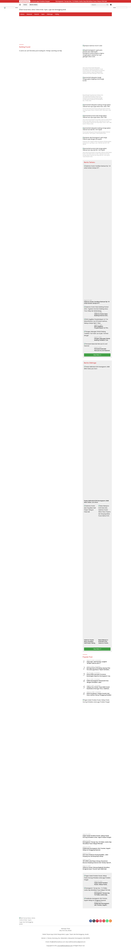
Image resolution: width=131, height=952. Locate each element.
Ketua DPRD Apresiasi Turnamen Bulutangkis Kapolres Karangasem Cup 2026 (98, 675)
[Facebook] (90, 921)
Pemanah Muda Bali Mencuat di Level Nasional (102, 349)
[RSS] (110, 921)
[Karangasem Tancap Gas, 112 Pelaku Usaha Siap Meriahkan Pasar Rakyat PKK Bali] (97, 889)
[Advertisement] (65, 29)
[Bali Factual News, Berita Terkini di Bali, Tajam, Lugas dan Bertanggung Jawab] (42, 9)
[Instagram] (100, 921)
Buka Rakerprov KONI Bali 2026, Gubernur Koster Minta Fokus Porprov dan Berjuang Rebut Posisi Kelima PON (103, 641)
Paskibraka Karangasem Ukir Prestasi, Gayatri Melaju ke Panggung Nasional (96, 849)
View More (96, 355)
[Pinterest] (97, 921)
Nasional (29, 14)
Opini (42, 14)
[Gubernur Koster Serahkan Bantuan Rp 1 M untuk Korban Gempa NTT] (97, 231)
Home (25, 4)
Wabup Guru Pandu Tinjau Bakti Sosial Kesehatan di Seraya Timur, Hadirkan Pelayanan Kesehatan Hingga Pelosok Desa (98, 687)
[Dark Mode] (111, 4)
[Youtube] (103, 921)
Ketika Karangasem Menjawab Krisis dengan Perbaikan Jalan (98, 681)
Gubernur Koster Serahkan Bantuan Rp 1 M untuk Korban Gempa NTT (96, 302)
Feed (68, 928)
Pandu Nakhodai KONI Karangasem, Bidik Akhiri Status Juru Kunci (96, 501)
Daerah (36, 14)
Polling (57, 14)
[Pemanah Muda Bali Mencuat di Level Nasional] (97, 345)
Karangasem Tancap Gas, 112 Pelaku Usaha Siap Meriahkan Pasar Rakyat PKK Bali (61, 1)
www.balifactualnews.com (65, 945)
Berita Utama (33, 4)
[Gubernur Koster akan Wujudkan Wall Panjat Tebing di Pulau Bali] (90, 571)
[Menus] (20, 4)
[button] (107, 4)
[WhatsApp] (107, 921)
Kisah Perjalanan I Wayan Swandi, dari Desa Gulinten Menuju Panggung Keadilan (99, 694)
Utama (22, 14)
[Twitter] (94, 921)
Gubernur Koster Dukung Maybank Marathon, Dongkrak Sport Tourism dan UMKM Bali (96, 868)
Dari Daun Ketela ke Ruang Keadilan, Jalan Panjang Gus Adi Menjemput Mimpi (95, 855)
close (16, 7)
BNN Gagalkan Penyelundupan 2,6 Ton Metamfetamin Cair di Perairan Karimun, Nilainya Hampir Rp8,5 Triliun (102, 327)
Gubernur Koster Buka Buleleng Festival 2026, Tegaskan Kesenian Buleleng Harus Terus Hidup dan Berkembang (102, 314)
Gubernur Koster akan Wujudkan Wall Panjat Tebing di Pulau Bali (89, 641)
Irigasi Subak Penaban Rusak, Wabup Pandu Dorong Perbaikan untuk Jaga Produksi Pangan (97, 836)
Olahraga (50, 14)
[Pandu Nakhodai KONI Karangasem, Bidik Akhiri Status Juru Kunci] (97, 432)
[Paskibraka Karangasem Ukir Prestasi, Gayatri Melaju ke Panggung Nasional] (97, 899)
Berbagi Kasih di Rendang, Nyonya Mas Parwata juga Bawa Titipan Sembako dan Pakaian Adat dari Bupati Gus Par (98, 668)
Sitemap (63, 928)
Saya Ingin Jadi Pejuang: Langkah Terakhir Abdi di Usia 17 (97, 662)
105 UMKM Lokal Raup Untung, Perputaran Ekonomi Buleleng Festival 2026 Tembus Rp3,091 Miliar (97, 861)
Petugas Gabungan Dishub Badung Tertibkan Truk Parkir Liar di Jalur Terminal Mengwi (102, 339)
